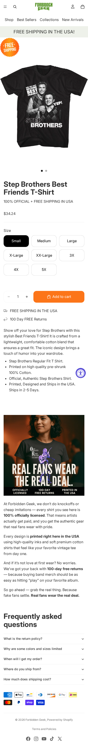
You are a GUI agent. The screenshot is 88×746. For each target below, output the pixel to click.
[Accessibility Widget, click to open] (81, 373)
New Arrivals (72, 19)
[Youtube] (44, 738)
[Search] (15, 7)
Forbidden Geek (35, 719)
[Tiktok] (52, 738)
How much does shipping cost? (27, 679)
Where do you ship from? (22, 669)
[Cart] (83, 7)
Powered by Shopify (60, 719)
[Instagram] (36, 738)
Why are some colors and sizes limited (33, 649)
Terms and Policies (44, 729)
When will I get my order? (23, 659)
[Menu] (5, 7)
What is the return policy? (23, 638)
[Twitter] (60, 738)
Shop (9, 19)
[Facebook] (28, 738)
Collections (49, 19)
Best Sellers (26, 19)
